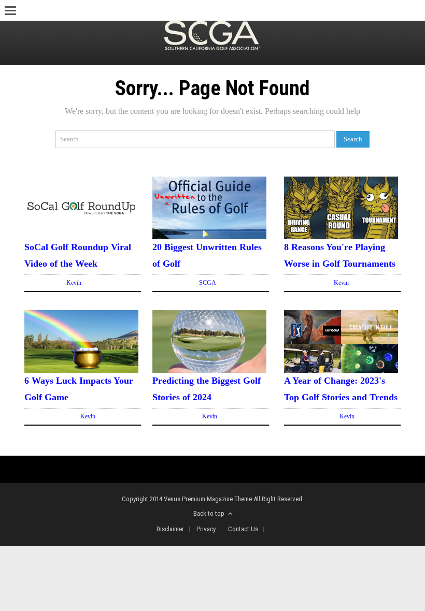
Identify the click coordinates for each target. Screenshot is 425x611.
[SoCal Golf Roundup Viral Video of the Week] (81, 237)
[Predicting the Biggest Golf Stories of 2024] (209, 370)
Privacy (206, 529)
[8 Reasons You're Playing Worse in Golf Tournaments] (341, 237)
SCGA (207, 282)
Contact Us (243, 529)
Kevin (73, 282)
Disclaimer (170, 529)
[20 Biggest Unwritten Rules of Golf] (209, 237)
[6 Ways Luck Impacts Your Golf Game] (81, 370)
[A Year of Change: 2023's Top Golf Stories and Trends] (341, 370)
